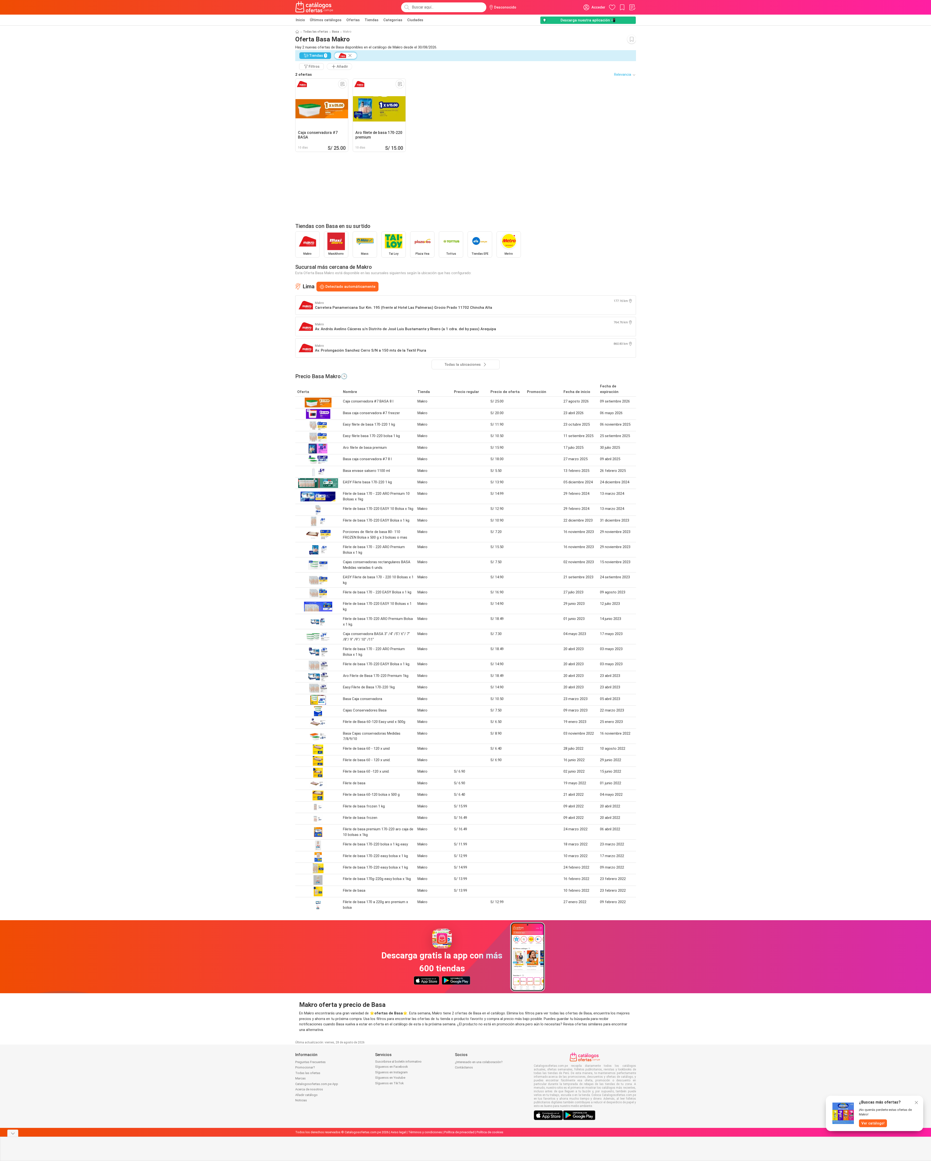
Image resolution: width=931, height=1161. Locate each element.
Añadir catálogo (306, 1095)
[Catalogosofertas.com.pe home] (314, 7)
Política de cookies (490, 1132)
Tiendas (371, 20)
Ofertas (353, 20)
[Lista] (632, 7)
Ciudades (415, 20)
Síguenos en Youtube (390, 1077)
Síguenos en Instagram (391, 1072)
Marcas (300, 1078)
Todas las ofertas (315, 31)
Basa (335, 31)
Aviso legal (398, 1132)
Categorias (392, 20)
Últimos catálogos (325, 20)
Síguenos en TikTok (389, 1083)
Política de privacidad (459, 1132)
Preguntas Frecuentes (310, 1062)
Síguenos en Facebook (391, 1066)
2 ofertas (303, 74)
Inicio (300, 20)
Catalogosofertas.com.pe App (316, 1084)
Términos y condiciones (425, 1132)
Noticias (301, 1100)
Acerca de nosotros (309, 1089)
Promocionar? (305, 1067)
